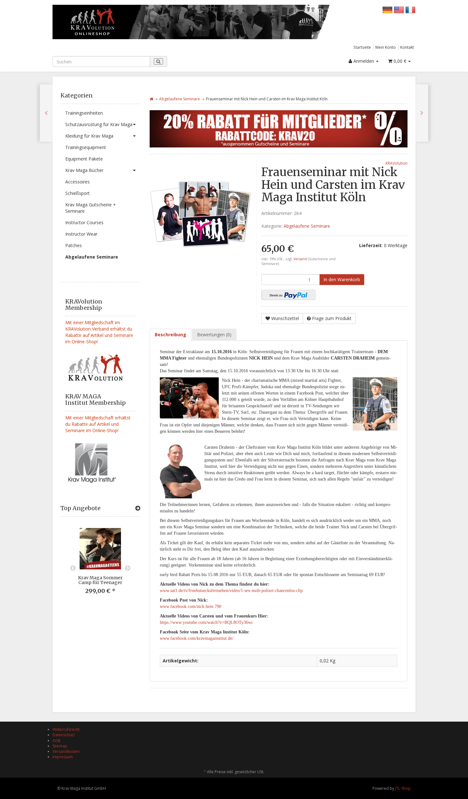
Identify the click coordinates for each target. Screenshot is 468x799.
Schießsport (77, 193)
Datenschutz (64, 735)
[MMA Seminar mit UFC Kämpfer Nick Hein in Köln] (46, 113)
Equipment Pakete (84, 159)
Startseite (362, 47)
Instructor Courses (84, 222)
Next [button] (127, 568)
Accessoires (77, 182)
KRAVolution (397, 163)
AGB (56, 740)
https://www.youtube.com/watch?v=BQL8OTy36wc (206, 622)
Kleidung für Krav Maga (89, 136)
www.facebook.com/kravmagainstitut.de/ (196, 638)
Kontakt (407, 47)
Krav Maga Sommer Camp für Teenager (100, 580)
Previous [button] (73, 568)
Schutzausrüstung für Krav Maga (98, 124)
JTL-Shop (403, 788)
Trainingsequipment (85, 147)
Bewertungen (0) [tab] (214, 335)
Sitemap (60, 746)
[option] (100, 566)
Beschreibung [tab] (170, 335)
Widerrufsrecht (66, 729)
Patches (73, 245)
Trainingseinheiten (84, 113)
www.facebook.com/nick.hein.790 (190, 606)
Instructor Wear (81, 234)
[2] (288, 295)
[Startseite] (151, 99)
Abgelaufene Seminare (91, 257)
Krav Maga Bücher (84, 170)
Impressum (63, 757)
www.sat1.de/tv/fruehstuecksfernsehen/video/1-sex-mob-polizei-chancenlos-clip (231, 590)
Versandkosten (66, 751)
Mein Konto (385, 47)
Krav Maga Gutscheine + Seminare (90, 208)
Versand (301, 259)
